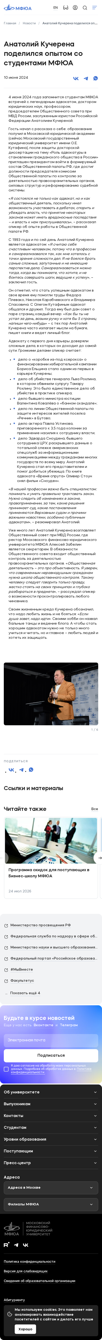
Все (94, 809)
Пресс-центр (17, 1163)
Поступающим (18, 1151)
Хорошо (25, 1329)
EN (55, 7)
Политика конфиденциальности (29, 1261)
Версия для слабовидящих (26, 1271)
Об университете (22, 1092)
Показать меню (94, 7)
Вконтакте (43, 1025)
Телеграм (69, 1025)
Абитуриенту (14, 1300)
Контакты (13, 1116)
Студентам (15, 1128)
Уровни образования (25, 1140)
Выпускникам (17, 1104)
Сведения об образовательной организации (39, 1281)
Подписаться (51, 1056)
